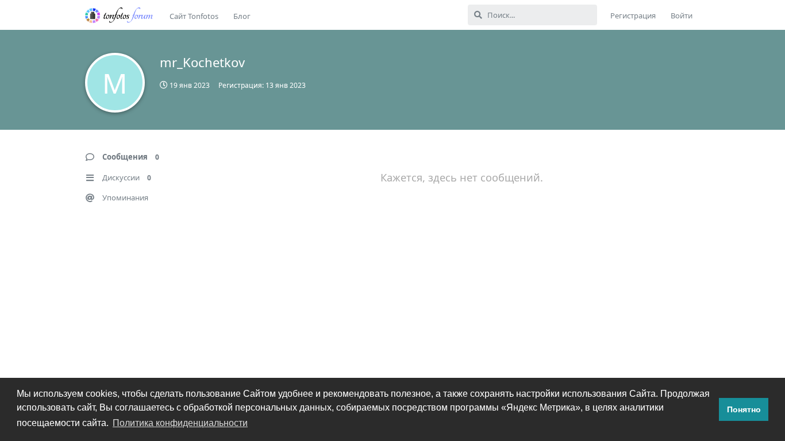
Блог (242, 16)
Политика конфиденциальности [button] (180, 423)
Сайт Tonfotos (194, 16)
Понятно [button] (744, 409)
